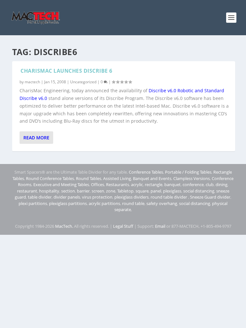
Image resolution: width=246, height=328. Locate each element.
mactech (32, 82)
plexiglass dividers (131, 197)
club (210, 184)
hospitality (49, 191)
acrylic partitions (104, 203)
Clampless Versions (191, 178)
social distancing (198, 191)
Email (160, 226)
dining (221, 184)
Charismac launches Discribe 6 (66, 70)
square (142, 191)
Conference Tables (146, 172)
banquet (172, 184)
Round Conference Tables (50, 178)
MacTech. (64, 226)
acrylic (137, 184)
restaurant (27, 191)
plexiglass (172, 191)
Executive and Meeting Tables (61, 184)
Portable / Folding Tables (188, 172)
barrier (83, 191)
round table (133, 203)
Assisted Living (117, 178)
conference (193, 184)
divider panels (66, 197)
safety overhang (161, 203)
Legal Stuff (123, 226)
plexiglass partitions (68, 203)
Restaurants (117, 184)
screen (98, 191)
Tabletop (125, 191)
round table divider (169, 197)
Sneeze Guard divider (210, 197)
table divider (40, 197)
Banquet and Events (152, 178)
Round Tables (88, 178)
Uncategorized (83, 82)
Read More (36, 138)
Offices (97, 184)
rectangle (153, 184)
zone (110, 191)
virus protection (97, 197)
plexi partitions (33, 203)
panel (156, 191)
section (68, 191)
